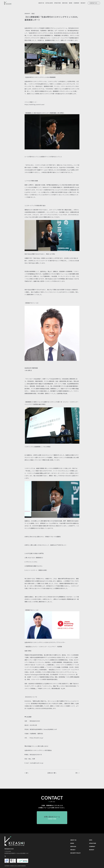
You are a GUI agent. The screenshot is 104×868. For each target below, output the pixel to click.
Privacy (72, 849)
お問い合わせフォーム (52, 818)
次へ (77, 773)
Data (90, 840)
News (70, 3)
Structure (57, 3)
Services (65, 3)
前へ (27, 773)
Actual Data (49, 3)
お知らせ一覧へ (52, 773)
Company (76, 3)
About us (41, 3)
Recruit (83, 3)
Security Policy (75, 853)
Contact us (93, 3)
